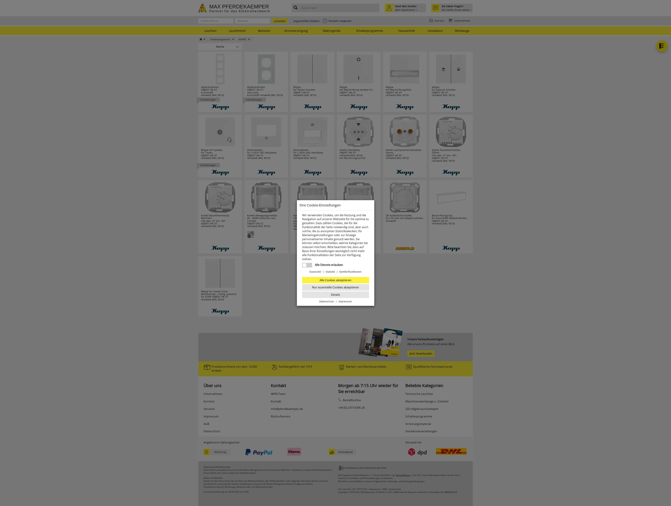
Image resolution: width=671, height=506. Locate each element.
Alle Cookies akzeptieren (335, 280)
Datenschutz (326, 301)
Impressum (345, 301)
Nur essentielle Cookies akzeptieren (335, 287)
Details (335, 295)
